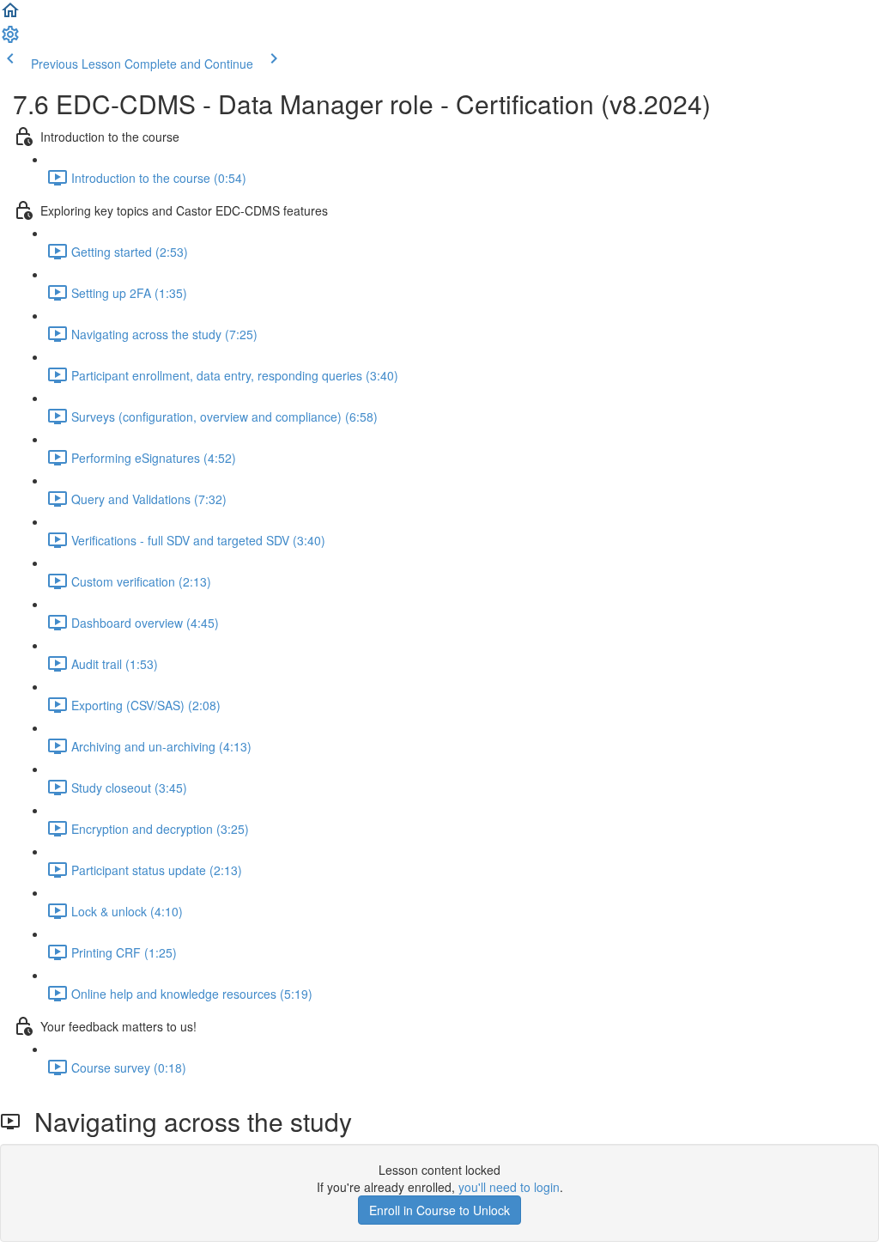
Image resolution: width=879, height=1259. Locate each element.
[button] (10, 15)
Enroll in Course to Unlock (439, 1210)
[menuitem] (10, 39)
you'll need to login (509, 1186)
